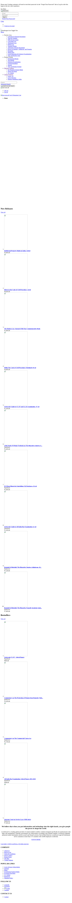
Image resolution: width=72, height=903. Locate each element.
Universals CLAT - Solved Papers (14, 657)
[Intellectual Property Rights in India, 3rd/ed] (16, 249)
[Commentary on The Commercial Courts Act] (16, 737)
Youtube (6, 890)
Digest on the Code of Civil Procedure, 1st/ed (17, 289)
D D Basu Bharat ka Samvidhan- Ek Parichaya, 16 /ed (20, 486)
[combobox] (9, 82)
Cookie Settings (8, 860)
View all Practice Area (14, 55)
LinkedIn (6, 885)
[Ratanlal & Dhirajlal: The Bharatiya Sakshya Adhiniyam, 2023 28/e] (16, 566)
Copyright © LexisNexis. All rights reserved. (15, 844)
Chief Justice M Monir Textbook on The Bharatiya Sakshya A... (23, 445)
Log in (6, 92)
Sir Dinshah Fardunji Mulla (11, 872)
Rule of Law (7, 852)
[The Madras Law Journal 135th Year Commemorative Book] (16, 327)
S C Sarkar (7, 875)
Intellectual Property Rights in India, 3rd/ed (17, 251)
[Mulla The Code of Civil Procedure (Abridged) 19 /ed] (16, 366)
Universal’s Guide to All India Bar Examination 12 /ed (20, 527)
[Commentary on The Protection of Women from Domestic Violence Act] (16, 696)
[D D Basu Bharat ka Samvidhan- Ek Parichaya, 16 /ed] (16, 484)
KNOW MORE (36, 839)
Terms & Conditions (9, 854)
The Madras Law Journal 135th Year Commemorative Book (22, 328)
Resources (7, 876)
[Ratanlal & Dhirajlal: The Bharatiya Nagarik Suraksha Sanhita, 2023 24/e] (16, 606)
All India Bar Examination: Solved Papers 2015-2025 (20, 779)
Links (2, 21)
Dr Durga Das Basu (9, 873)
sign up (6, 90)
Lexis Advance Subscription (12, 867)
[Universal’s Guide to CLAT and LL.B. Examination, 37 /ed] (16, 405)
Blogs (5, 870)
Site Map (6, 858)
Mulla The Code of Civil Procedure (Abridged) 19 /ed (20, 367)
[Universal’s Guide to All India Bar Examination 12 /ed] (16, 525)
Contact (6, 897)
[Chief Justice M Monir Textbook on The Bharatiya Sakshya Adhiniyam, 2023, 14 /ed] (16, 444)
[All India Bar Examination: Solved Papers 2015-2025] (16, 777)
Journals (6, 868)
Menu (2, 32)
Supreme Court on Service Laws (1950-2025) (17, 819)
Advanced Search (6, 84)
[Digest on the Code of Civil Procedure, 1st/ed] (16, 288)
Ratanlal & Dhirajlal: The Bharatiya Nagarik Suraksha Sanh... (23, 608)
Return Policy (8, 857)
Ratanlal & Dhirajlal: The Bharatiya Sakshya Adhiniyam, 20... (22, 567)
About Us (7, 850)
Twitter (8, 888)
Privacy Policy (8, 855)
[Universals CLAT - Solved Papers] (16, 655)
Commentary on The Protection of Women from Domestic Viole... (23, 698)
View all (3, 212)
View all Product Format (14, 66)
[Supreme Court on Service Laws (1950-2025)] (16, 818)
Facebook (7, 886)
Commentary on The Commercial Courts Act (17, 738)
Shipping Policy (8, 878)
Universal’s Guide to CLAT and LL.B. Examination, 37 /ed (21, 406)
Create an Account (9, 26)
